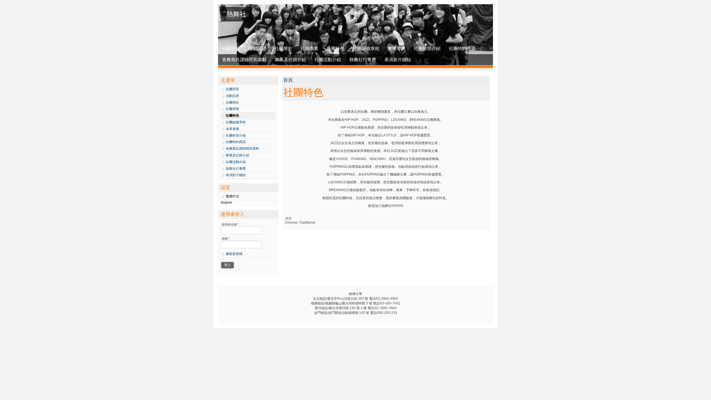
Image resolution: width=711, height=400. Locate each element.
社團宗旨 (231, 48)
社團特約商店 (462, 48)
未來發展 (396, 48)
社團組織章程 (366, 48)
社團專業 (309, 48)
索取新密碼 (234, 254)
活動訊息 (257, 48)
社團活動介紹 (327, 59)
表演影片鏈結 (397, 59)
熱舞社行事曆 (362, 59)
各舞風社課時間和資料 (244, 59)
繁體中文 (232, 196)
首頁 (288, 80)
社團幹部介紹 (427, 48)
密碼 (225, 238)
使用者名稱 (230, 224)
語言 (288, 218)
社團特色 (335, 48)
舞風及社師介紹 (290, 59)
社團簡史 (283, 48)
